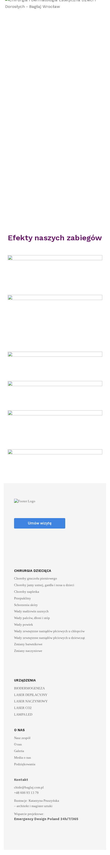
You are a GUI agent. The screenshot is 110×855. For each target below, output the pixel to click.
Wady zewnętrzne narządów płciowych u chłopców (49, 631)
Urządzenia (25, 680)
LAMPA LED (23, 714)
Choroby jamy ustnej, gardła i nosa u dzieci (44, 585)
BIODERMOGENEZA (29, 688)
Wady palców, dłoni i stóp (32, 618)
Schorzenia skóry (26, 605)
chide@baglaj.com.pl (29, 787)
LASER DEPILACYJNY (30, 695)
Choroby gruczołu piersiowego (35, 578)
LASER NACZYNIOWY (31, 701)
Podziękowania (24, 764)
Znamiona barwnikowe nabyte (39, 183)
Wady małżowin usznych (31, 611)
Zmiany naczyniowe (28, 651)
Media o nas (22, 757)
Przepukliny (22, 598)
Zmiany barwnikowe (28, 644)
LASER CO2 (23, 708)
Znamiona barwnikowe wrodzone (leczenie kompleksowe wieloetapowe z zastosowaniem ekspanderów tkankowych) (50, 205)
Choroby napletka (26, 592)
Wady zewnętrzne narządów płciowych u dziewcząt (49, 638)
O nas (19, 730)
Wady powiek (23, 624)
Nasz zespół (22, 738)
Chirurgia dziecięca (32, 571)
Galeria (19, 751)
